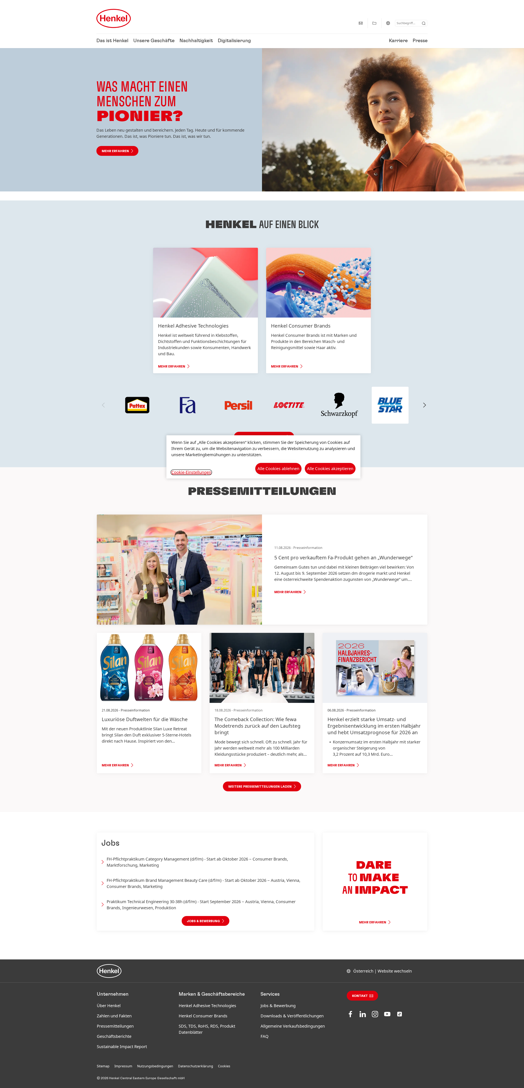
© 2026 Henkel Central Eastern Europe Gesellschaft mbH (141, 1078)
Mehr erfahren (115, 151)
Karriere (398, 41)
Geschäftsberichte (114, 1036)
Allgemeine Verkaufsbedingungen (293, 1026)
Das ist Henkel (112, 41)
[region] (263, 456)
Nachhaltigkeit (196, 41)
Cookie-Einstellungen (191, 472)
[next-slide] (425, 405)
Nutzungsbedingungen (155, 1066)
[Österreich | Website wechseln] (388, 23)
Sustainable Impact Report (122, 1046)
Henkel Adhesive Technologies (207, 1005)
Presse (420, 41)
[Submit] (423, 23)
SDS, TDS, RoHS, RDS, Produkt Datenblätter (207, 1029)
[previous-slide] (103, 405)
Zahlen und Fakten (114, 1016)
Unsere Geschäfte (154, 41)
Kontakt (360, 996)
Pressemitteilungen (115, 1026)
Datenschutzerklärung (195, 1066)
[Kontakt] (361, 23)
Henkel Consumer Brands (203, 1016)
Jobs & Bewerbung (278, 1005)
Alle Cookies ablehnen (278, 468)
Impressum (123, 1066)
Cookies (224, 1066)
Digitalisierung (234, 41)
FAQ (265, 1036)
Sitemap (103, 1066)
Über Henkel (109, 1005)
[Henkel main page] (113, 18)
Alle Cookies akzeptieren (330, 468)
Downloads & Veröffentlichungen (292, 1016)
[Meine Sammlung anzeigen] (374, 23)
